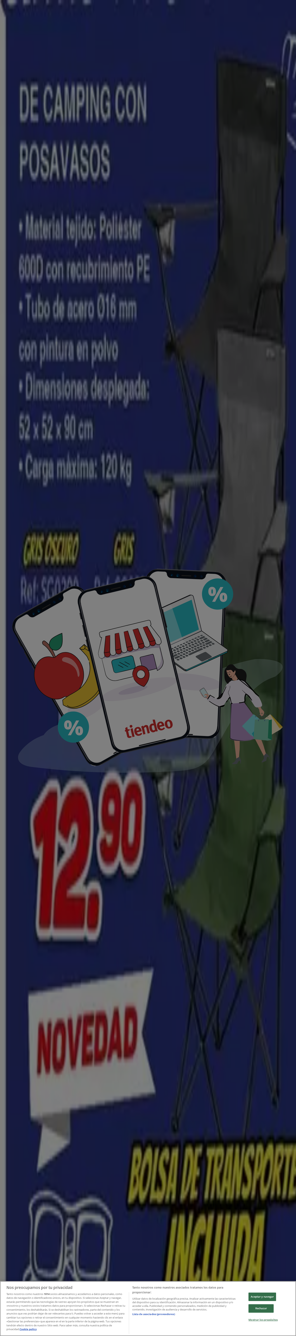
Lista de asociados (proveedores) (153, 1314)
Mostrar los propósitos (263, 1320)
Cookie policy (28, 1329)
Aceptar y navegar (262, 1297)
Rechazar (261, 1308)
